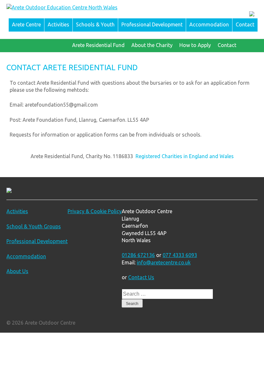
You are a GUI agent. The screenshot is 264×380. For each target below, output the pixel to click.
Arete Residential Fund (98, 45)
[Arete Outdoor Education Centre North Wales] (62, 7)
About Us (17, 271)
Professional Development (152, 24)
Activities (58, 24)
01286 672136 (138, 255)
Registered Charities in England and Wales (185, 156)
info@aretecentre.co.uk (164, 262)
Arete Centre (26, 24)
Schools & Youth (95, 24)
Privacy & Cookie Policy (95, 211)
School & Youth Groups (33, 226)
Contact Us (141, 277)
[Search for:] (167, 294)
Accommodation (209, 24)
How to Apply (195, 45)
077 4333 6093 (180, 255)
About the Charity (152, 45)
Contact (245, 24)
